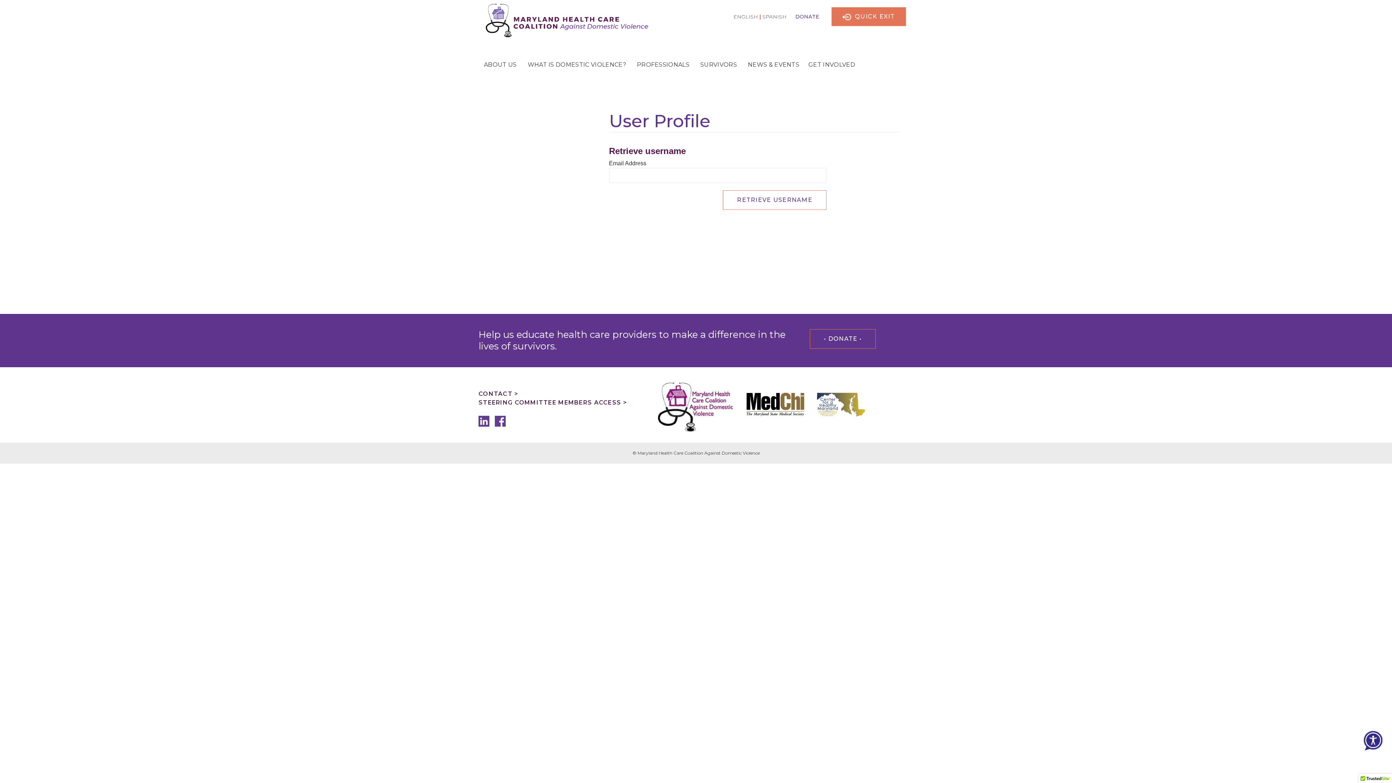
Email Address (627, 163)
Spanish (774, 16)
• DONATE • (843, 338)
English (745, 16)
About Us (500, 64)
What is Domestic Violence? (577, 64)
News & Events (773, 64)
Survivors (718, 64)
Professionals (663, 64)
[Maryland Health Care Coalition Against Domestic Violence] (563, 20)
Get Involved (831, 64)
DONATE (807, 16)
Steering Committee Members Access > (552, 402)
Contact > (498, 393)
